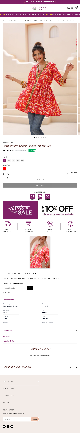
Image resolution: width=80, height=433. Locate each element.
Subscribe (35, 408)
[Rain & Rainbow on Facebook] (4, 415)
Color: (6, 165)
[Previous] (16, 2)
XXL (22, 160)
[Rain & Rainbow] (39, 8)
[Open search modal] (72, 8)
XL (18, 160)
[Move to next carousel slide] (75, 350)
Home (4, 21)
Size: (5, 157)
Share (7, 293)
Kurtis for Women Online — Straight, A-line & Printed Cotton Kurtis (28, 21)
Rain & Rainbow (39, 426)
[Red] (4, 168)
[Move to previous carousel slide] (71, 350)
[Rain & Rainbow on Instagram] (8, 415)
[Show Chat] (6, 428)
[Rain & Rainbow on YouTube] (11, 415)
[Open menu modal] (4, 8)
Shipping (16, 273)
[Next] (64, 2)
